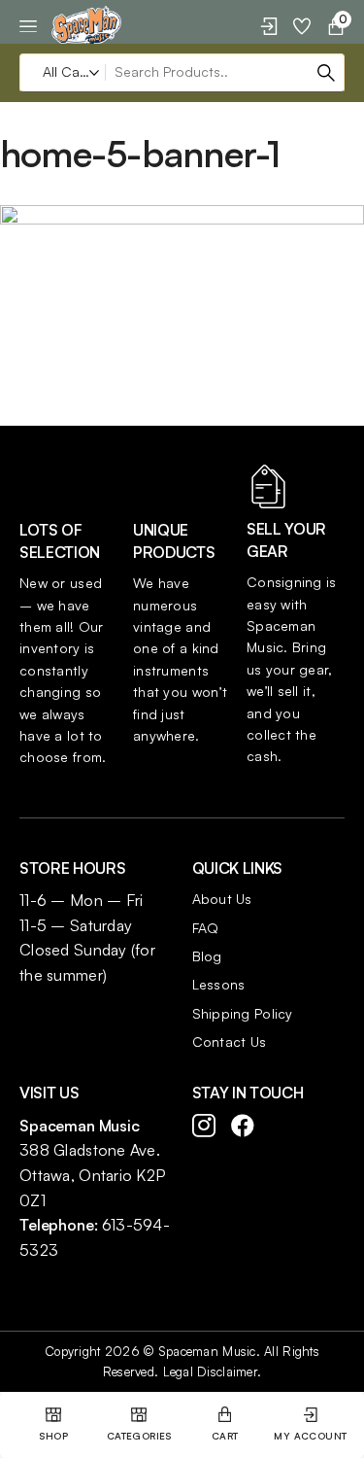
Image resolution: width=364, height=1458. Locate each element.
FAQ (205, 928)
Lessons (219, 984)
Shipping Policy (242, 1013)
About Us (222, 898)
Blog (207, 956)
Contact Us (229, 1041)
